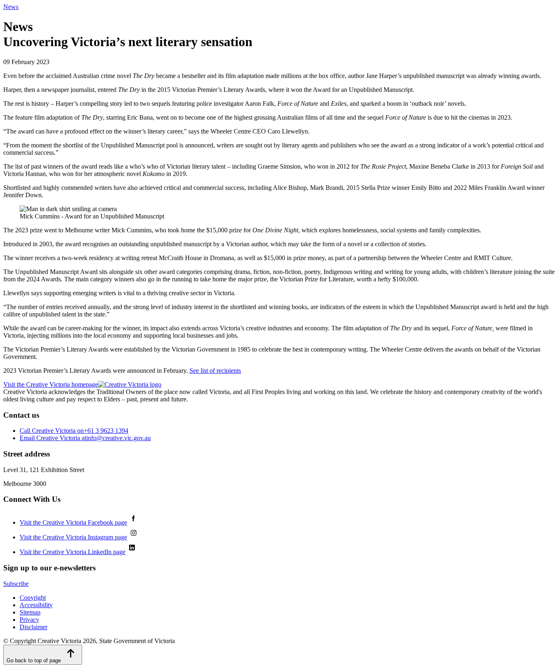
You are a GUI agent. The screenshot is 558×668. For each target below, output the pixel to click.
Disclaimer (33, 626)
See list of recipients (215, 370)
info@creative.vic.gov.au (85, 437)
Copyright (33, 597)
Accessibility (36, 604)
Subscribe (16, 583)
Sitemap (30, 612)
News (10, 6)
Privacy (29, 619)
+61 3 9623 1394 (74, 430)
